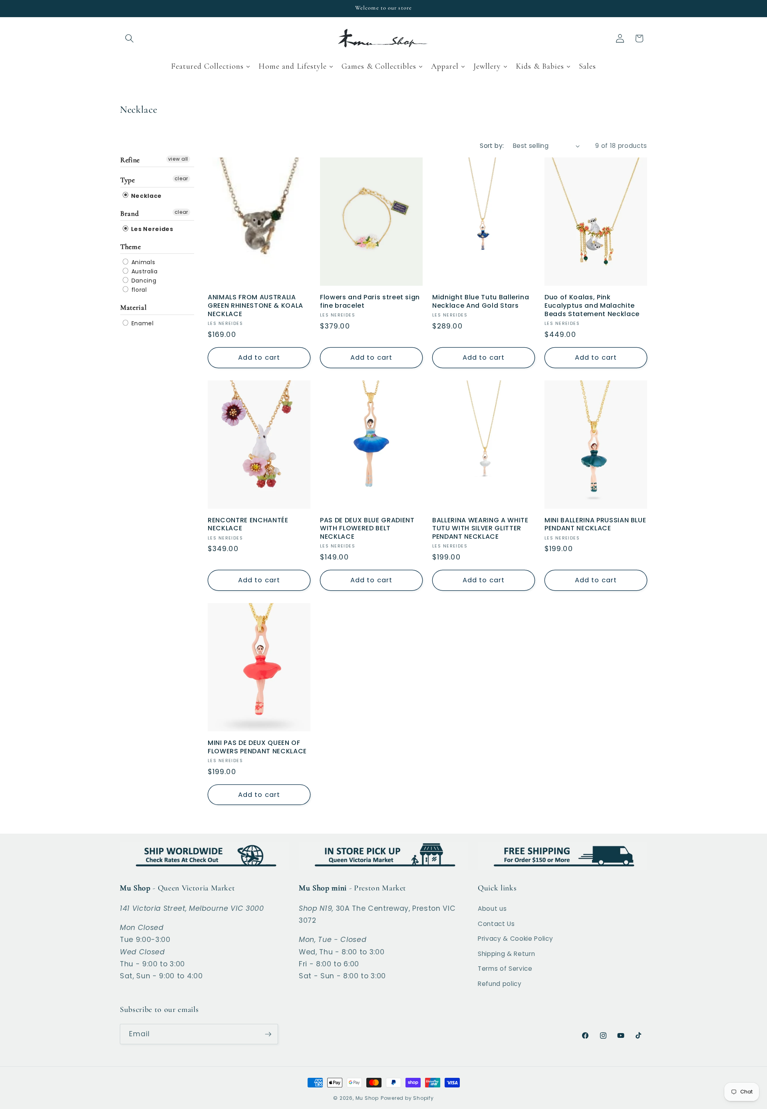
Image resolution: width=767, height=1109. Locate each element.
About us (492, 908)
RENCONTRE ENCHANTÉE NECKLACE (248, 524)
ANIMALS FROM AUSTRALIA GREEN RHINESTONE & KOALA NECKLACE (255, 305)
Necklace (145, 196)
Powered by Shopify (407, 1098)
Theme (130, 246)
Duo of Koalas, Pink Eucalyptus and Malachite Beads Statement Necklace (592, 305)
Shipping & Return (506, 954)
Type (127, 179)
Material (133, 307)
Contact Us (496, 924)
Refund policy (500, 984)
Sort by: (492, 145)
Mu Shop (367, 1098)
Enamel (141, 323)
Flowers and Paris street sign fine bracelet (370, 301)
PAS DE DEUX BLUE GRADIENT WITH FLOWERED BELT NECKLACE (367, 528)
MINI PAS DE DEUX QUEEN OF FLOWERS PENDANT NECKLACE (257, 747)
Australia (143, 271)
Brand (129, 213)
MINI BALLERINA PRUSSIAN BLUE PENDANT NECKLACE (595, 524)
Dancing (142, 281)
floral (138, 290)
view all (178, 158)
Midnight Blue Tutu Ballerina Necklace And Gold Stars (480, 301)
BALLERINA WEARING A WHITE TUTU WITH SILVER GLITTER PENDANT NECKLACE (480, 528)
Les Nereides (151, 229)
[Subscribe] (268, 1034)
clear (181, 178)
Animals (142, 262)
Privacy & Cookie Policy (515, 938)
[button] (129, 38)
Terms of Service (505, 968)
